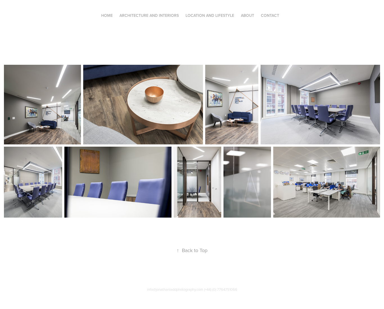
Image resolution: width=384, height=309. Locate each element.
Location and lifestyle (210, 15)
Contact (270, 15)
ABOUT (247, 15)
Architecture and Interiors (149, 15)
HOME (107, 15)
